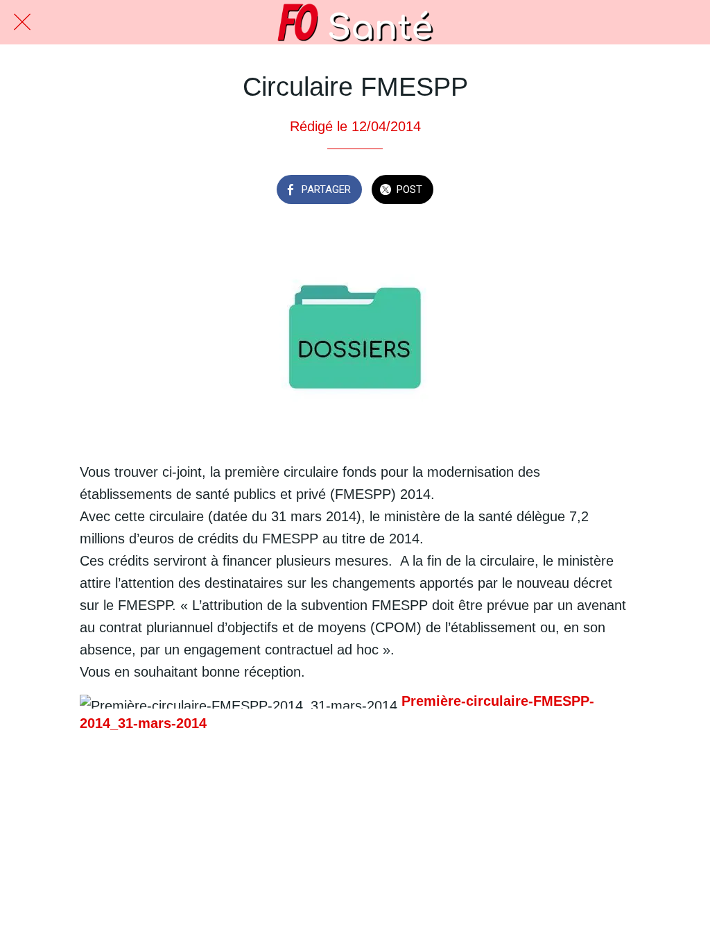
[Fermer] (22, 22)
